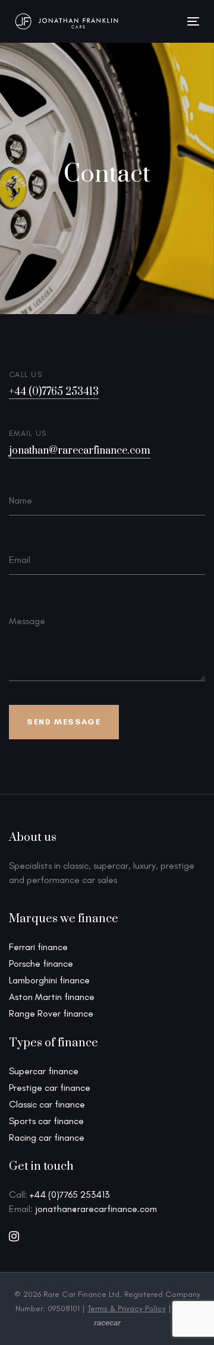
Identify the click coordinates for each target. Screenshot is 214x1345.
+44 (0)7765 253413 (54, 392)
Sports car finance (46, 1120)
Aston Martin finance (52, 996)
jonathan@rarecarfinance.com (79, 451)
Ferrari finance (38, 946)
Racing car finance (46, 1137)
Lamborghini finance (49, 980)
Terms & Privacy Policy (126, 1308)
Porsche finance (41, 963)
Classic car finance (47, 1104)
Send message (63, 722)
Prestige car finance (49, 1087)
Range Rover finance (51, 1013)
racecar (107, 1322)
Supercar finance (43, 1071)
